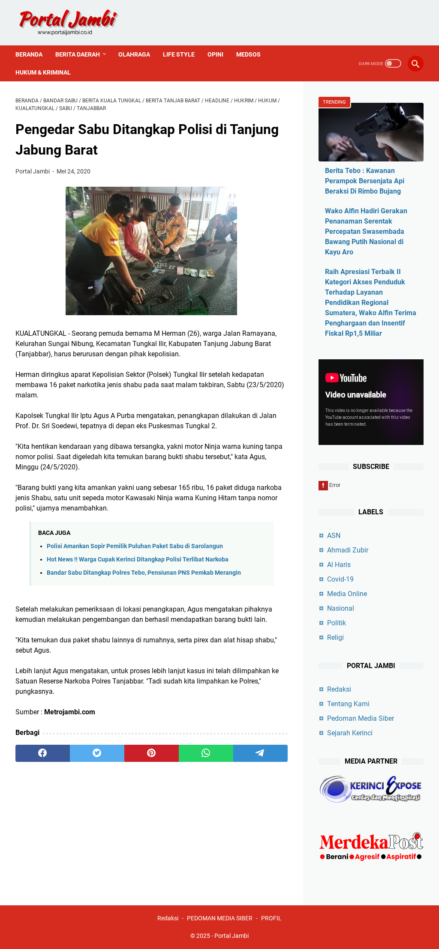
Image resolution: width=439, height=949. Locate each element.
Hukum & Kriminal (43, 72)
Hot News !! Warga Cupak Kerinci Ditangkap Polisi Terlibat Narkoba (138, 559)
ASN (333, 535)
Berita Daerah (77, 54)
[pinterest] (151, 753)
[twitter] (97, 753)
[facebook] (42, 753)
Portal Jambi (231, 935)
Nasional (340, 608)
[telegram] (260, 753)
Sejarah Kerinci (350, 733)
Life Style (179, 54)
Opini (215, 54)
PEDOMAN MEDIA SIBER (220, 918)
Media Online (347, 594)
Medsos (248, 54)
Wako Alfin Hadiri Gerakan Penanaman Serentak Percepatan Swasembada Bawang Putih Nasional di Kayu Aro (366, 231)
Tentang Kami (348, 704)
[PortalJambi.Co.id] (76, 22)
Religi (335, 637)
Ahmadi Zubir (347, 550)
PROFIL (271, 918)
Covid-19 (340, 579)
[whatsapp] (206, 753)
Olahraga (134, 54)
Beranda (28, 54)
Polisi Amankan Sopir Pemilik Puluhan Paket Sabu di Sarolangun (135, 546)
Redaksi (339, 689)
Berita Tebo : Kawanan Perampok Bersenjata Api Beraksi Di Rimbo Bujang (364, 181)
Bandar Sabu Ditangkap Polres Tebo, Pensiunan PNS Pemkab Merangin (144, 572)
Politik (336, 623)
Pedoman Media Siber (360, 718)
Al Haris (339, 565)
